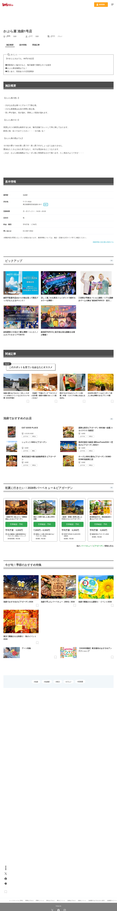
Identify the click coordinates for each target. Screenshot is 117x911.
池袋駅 (47, 682)
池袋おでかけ (71, 900)
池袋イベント (82, 900)
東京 (58, 682)
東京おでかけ (50, 900)
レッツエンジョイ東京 (16, 900)
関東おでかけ (29, 900)
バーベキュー (86, 545)
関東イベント (40, 900)
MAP (45, 204)
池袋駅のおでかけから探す (96, 900)
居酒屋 (80, 681)
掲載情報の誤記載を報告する (103, 242)
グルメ (69, 682)
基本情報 (10, 181)
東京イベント (61, 900)
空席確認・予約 (16, 524)
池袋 (36, 682)
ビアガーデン (98, 545)
